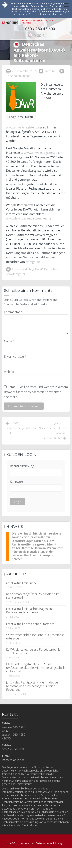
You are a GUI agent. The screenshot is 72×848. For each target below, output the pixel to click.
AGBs (13, 843)
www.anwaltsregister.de (22, 127)
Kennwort (16, 482)
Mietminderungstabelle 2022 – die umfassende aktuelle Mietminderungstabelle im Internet (35, 667)
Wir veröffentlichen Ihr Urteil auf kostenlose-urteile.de (35, 636)
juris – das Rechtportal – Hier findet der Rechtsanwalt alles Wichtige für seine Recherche (32, 686)
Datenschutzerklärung (49, 843)
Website (9, 372)
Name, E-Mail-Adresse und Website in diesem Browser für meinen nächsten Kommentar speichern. (36, 392)
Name (9, 341)
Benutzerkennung (22, 466)
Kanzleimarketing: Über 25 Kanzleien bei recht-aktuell (33, 595)
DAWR (39, 269)
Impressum (26, 843)
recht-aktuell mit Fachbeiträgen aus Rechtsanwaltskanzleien (29, 610)
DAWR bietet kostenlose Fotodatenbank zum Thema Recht (33, 651)
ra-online (49, 71)
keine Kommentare (18, 76)
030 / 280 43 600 (40, 28)
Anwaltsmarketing (23, 269)
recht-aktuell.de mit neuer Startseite (30, 624)
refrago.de (33, 262)
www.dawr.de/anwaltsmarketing (28, 218)
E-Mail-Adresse (15, 356)
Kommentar (13, 312)
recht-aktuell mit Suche (21, 583)
